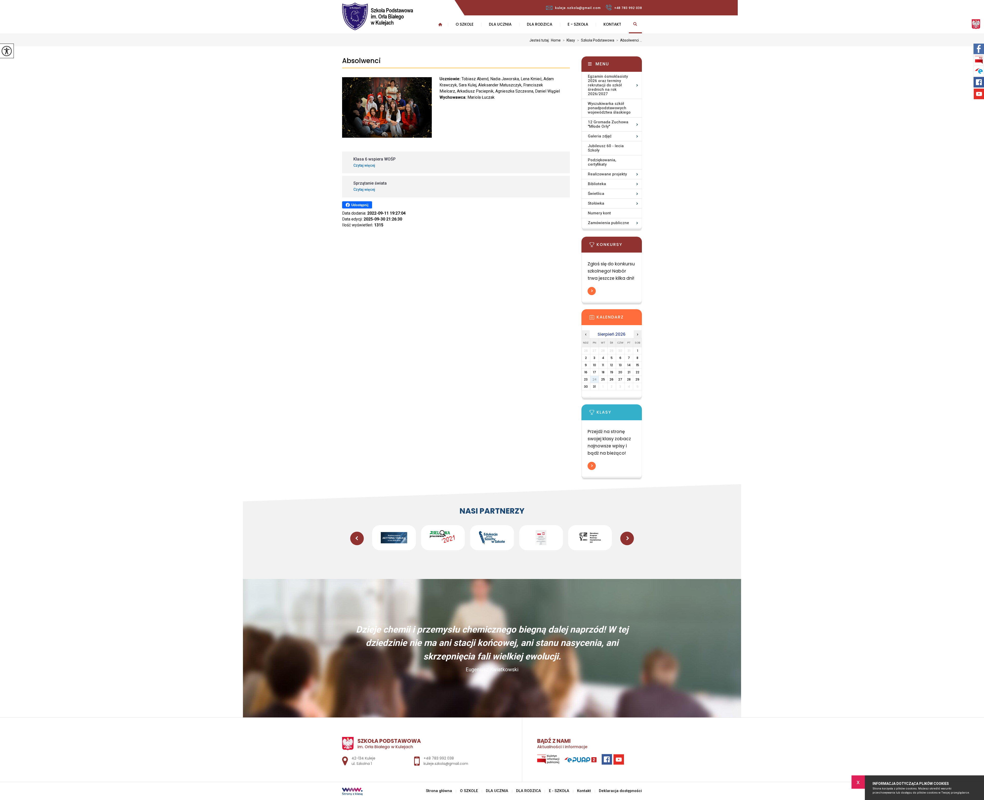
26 (611, 379)
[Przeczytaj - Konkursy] (619, 246)
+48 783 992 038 (628, 8)
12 (611, 365)
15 (637, 365)
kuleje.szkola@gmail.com (578, 8)
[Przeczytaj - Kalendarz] (619, 319)
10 (594, 365)
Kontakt (612, 24)
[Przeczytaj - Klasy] (619, 414)
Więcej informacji (592, 291)
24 (594, 379)
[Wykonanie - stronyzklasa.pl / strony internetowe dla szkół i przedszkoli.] (352, 792)
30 (586, 386)
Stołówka (596, 203)
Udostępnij (359, 205)
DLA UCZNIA (500, 24)
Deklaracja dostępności (620, 791)
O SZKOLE (465, 24)
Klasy (569, 40)
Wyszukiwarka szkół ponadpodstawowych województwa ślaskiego (609, 108)
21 (629, 372)
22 (637, 372)
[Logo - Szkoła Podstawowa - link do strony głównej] (395, 16)
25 (603, 379)
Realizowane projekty (607, 174)
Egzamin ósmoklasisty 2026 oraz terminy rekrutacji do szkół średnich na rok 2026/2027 (608, 85)
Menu (602, 64)
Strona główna (439, 791)
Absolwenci (361, 60)
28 (629, 379)
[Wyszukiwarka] (635, 24)
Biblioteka (597, 184)
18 (603, 372)
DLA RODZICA (539, 24)
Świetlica (596, 193)
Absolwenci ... (629, 40)
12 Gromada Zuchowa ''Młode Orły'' (608, 124)
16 (585, 372)
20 (620, 372)
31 (594, 386)
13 (620, 365)
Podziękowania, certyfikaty (602, 162)
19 (611, 372)
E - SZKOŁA (578, 24)
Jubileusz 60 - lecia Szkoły (606, 148)
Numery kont (599, 213)
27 (620, 379)
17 (594, 372)
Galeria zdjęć (600, 136)
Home (556, 40)
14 (629, 365)
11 (603, 365)
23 (586, 379)
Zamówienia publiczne (608, 223)
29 (637, 379)
